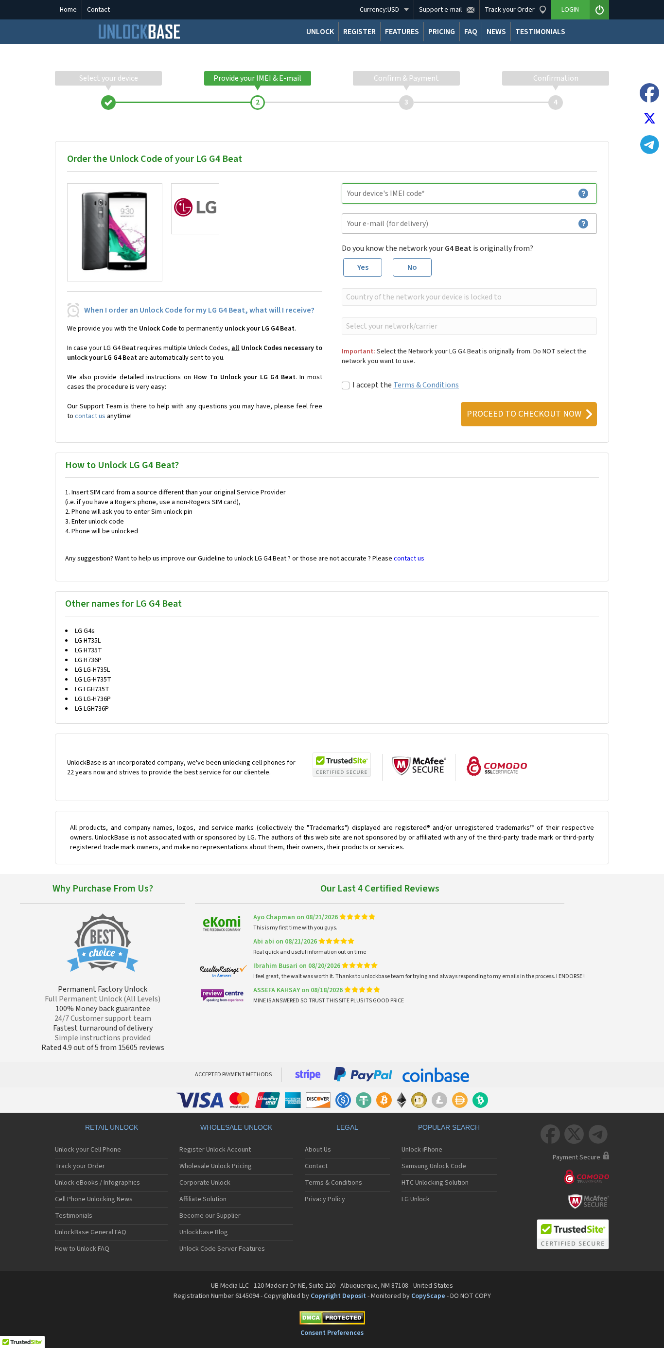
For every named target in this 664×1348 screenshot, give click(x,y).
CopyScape (428, 1296)
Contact (98, 10)
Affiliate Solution (203, 1199)
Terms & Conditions (426, 385)
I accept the (405, 385)
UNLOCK (320, 31)
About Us (318, 1150)
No (412, 267)
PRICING (441, 31)
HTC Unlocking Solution (435, 1183)
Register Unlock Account (215, 1150)
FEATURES (402, 31)
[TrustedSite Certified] (342, 765)
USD (379, 10)
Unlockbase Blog (203, 1232)
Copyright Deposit (338, 1296)
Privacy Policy (325, 1199)
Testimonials (73, 1216)
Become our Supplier (210, 1216)
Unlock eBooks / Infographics (97, 1183)
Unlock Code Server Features (222, 1249)
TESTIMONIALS (540, 31)
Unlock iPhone (422, 1150)
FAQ (470, 31)
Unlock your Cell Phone (88, 1150)
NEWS (496, 31)
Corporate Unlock (204, 1183)
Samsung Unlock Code (434, 1166)
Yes (362, 267)
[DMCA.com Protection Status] (332, 1319)
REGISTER (359, 31)
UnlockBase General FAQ (90, 1232)
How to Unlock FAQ (82, 1249)
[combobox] (468, 297)
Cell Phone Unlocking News (94, 1199)
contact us (90, 416)
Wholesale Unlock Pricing (215, 1166)
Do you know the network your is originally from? (437, 248)
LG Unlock (416, 1199)
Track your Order (80, 1166)
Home (68, 10)
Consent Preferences (332, 1333)
